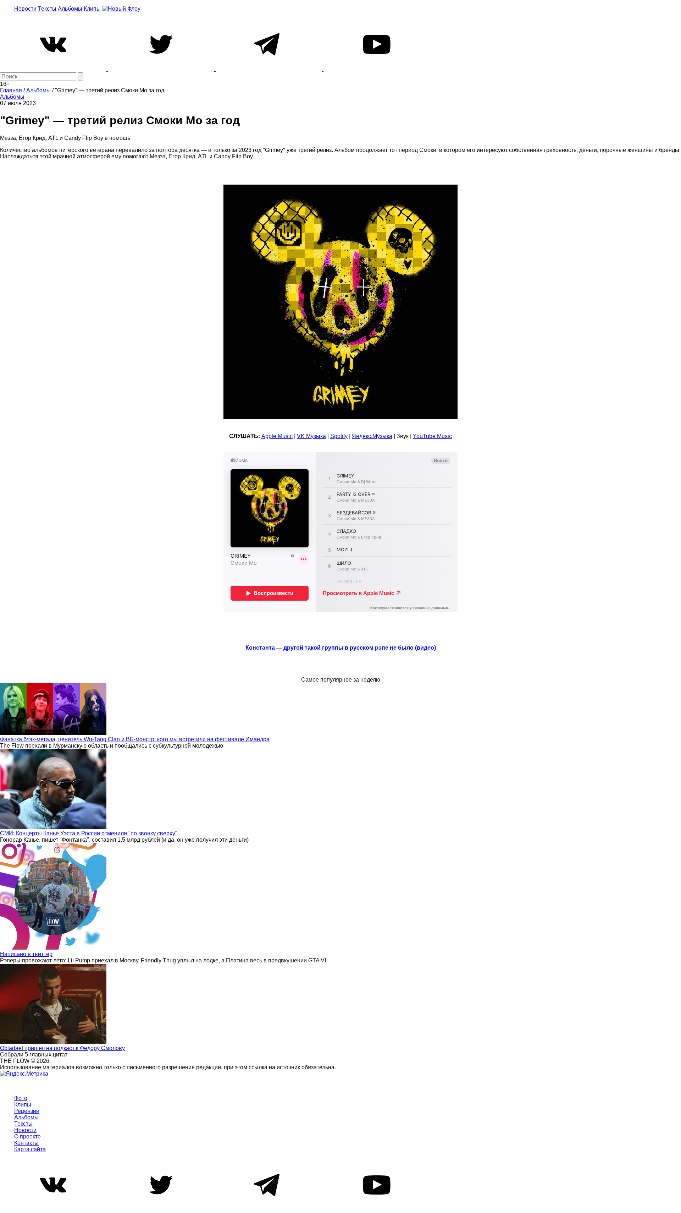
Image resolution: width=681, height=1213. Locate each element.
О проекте (27, 1136)
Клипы (92, 9)
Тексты (47, 9)
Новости (25, 9)
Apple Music (277, 436)
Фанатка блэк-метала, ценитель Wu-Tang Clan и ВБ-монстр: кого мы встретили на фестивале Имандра (135, 739)
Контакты (26, 1143)
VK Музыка (311, 436)
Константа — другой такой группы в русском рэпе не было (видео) (340, 648)
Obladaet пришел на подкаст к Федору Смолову (62, 1048)
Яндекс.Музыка (372, 436)
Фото (20, 1098)
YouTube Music (432, 436)
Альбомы (70, 9)
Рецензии (26, 1111)
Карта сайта (30, 1149)
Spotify (339, 436)
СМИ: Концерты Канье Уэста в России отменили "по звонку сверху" (88, 833)
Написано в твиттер (26, 954)
